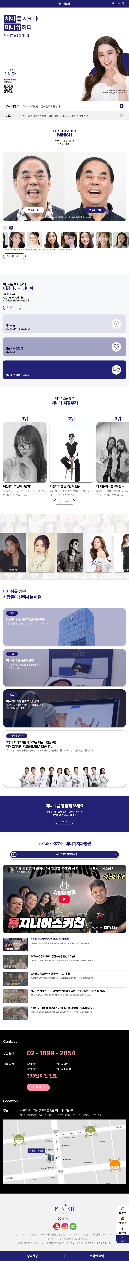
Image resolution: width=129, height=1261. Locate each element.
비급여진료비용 (103, 1243)
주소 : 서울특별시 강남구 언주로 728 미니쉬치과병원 (64, 1234)
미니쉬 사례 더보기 (13, 256)
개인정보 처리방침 (74, 1243)
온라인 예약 (97, 1256)
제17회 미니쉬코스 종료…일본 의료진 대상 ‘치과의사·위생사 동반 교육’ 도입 (58, 118)
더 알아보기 (10, 307)
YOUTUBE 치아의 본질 (66, 854)
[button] (5, 228)
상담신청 (32, 1256)
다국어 (123, 4)
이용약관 (90, 1243)
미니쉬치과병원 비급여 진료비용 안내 (41, 107)
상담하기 (36, 1087)
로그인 (117, 3)
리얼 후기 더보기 (62, 502)
